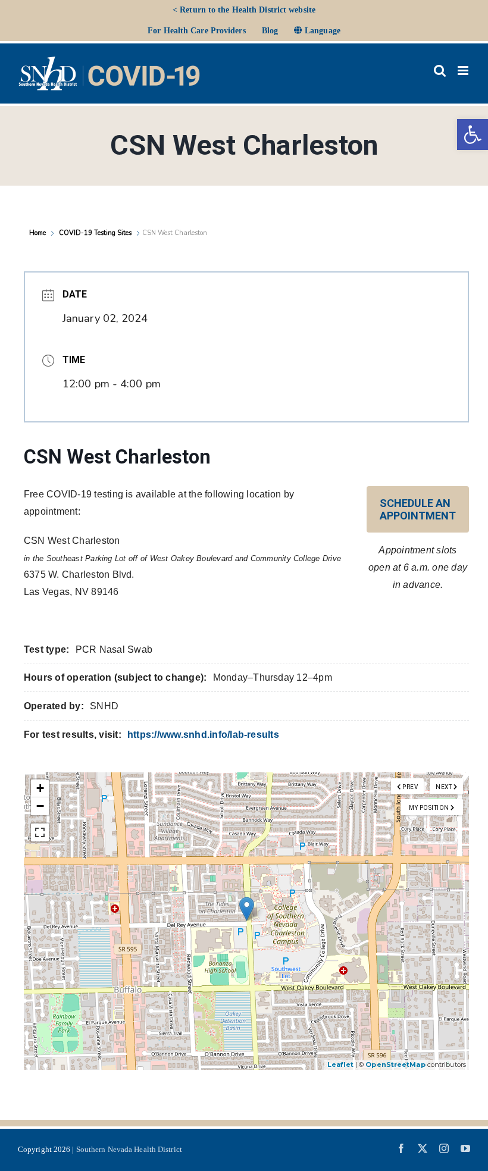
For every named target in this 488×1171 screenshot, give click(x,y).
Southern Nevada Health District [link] (129, 1149)
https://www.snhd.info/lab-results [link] (203, 734)
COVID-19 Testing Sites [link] (95, 232)
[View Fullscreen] (40, 832)
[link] (472, 134)
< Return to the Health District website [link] (244, 9)
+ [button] (40, 788)
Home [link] (38, 232)
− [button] (40, 806)
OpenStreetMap (395, 1064)
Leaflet (340, 1064)
